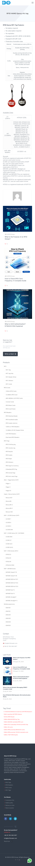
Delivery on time (9, 805)
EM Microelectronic (9, 604)
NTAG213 (8, 554)
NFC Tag (8, 370)
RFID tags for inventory (12, 465)
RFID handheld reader (12, 419)
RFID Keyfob (9, 451)
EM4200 (8, 614)
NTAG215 (8, 558)
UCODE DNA (9, 529)
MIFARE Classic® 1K (11, 572)
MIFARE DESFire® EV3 (12, 586)
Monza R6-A (9, 504)
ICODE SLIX (9, 544)
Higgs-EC (8, 490)
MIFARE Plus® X (10, 593)
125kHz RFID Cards (11, 391)
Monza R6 (8, 501)
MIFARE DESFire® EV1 (12, 579)
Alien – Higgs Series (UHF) (11, 480)
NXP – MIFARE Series (10, 568)
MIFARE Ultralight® (11, 597)
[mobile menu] (32, 2)
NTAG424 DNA (10, 565)
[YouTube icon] (17, 860)
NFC (5, 366)
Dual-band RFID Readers (12, 437)
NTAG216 (8, 561)
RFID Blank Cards (10, 405)
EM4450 (8, 622)
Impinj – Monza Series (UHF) (12, 494)
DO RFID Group (10, 234)
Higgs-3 (8, 483)
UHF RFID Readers (11, 433)
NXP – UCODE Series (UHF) (11, 515)
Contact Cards (10, 402)
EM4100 (8, 607)
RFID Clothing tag (11, 444)
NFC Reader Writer (11, 377)
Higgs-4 (8, 487)
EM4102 (8, 611)
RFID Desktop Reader (12, 416)
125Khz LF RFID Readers (12, 426)
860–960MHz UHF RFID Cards (14, 398)
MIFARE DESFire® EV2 (12, 583)
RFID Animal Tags (10, 473)
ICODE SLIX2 (9, 547)
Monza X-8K (9, 512)
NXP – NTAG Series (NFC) (11, 551)
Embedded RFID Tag (11, 469)
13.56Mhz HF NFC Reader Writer (15, 430)
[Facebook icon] (15, 860)
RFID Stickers (9, 462)
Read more (7, 841)
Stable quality (9, 802)
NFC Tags (8, 790)
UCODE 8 (8, 522)
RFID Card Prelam (10, 409)
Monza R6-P (9, 508)
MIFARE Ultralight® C (12, 600)
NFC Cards (9, 384)
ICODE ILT (8, 540)
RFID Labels (9, 455)
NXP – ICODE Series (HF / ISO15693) (14, 533)
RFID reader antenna (11, 423)
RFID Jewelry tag (10, 448)
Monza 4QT (9, 497)
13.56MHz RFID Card (11, 394)
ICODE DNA (9, 536)
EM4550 (8, 625)
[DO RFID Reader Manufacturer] (6, 2)
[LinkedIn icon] (19, 860)
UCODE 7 (8, 519)
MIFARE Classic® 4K (11, 575)
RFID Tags (6, 441)
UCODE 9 (8, 526)
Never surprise (9, 808)
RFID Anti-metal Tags (11, 476)
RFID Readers (7, 412)
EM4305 (8, 618)
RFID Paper (9, 458)
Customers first (9, 800)
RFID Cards (7, 387)
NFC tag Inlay (9, 373)
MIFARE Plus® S (10, 590)
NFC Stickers (9, 380)
